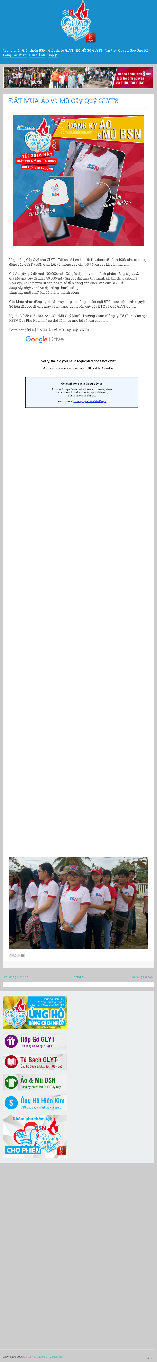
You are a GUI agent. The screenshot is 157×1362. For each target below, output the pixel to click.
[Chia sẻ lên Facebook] (23, 955)
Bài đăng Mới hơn (16, 977)
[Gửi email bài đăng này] (11, 955)
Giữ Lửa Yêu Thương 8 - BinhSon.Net (43, 1356)
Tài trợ (110, 50)
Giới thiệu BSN (34, 50)
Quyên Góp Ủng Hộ (133, 50)
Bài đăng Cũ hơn (141, 977)
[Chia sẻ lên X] (19, 955)
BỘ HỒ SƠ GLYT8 (89, 50)
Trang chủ (11, 50)
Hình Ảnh (37, 55)
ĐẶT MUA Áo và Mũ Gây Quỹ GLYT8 (63, 100)
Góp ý (52, 55)
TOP (151, 1357)
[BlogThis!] (15, 955)
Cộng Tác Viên (15, 55)
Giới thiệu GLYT (61, 50)
